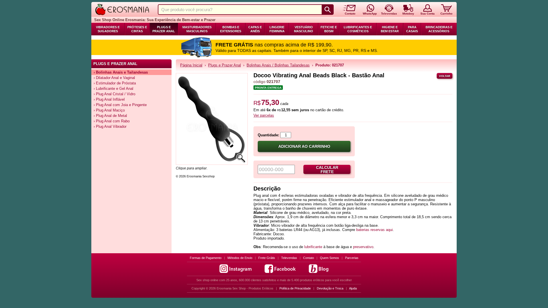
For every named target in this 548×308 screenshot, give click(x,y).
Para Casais (412, 29)
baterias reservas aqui (374, 230)
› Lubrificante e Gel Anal (113, 88)
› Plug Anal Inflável (109, 99)
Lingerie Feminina (277, 29)
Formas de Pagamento (205, 258)
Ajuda (353, 288)
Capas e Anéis (255, 29)
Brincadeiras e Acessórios (439, 29)
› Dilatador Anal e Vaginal (114, 78)
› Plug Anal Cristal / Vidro (114, 94)
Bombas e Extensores (230, 29)
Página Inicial (191, 65)
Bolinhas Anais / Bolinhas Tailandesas (278, 65)
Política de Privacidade (295, 288)
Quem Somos (329, 258)
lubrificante (313, 247)
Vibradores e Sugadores (108, 29)
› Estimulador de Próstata (115, 83)
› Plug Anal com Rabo (112, 121)
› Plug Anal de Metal (110, 116)
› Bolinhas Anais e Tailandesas (121, 72)
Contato (308, 258)
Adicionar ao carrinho (304, 146)
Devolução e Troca (330, 288)
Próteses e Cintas (137, 29)
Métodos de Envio (239, 258)
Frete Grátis (266, 258)
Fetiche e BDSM (329, 29)
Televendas (289, 258)
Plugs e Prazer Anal (163, 29)
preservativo (363, 247)
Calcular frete (327, 169)
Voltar (444, 76)
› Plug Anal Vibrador (110, 126)
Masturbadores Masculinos (196, 29)
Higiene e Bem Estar (390, 29)
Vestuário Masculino (303, 29)
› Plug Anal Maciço (109, 110)
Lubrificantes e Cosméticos (358, 29)
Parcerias (351, 258)
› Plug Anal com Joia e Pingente (120, 105)
